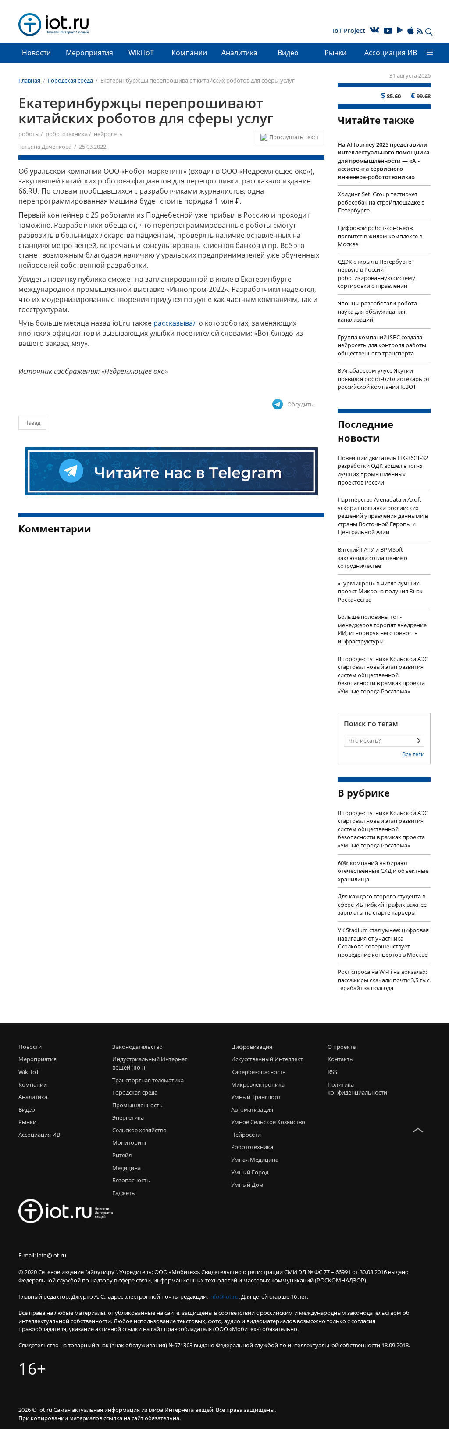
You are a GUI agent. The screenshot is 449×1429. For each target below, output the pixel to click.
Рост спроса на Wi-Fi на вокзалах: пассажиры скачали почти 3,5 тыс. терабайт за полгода (384, 980)
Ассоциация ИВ (390, 52)
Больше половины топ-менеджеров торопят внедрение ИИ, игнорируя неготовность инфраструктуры (382, 629)
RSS (332, 1072)
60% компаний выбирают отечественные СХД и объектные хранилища (383, 871)
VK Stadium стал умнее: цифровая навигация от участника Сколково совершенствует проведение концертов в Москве (383, 942)
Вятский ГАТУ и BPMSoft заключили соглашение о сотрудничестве (372, 558)
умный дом (247, 1184)
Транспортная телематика (148, 1080)
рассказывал (175, 323)
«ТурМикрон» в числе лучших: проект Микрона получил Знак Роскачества (380, 591)
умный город (249, 1172)
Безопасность (131, 1180)
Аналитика (239, 52)
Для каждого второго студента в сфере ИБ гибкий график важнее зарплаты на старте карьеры (382, 904)
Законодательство (137, 1047)
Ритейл (122, 1155)
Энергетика (128, 1117)
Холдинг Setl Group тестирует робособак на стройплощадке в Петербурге (381, 202)
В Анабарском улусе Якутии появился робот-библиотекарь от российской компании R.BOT (384, 378)
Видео (288, 52)
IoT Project (349, 30)
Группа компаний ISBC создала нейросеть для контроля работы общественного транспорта (382, 345)
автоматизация (252, 1109)
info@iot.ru (224, 1296)
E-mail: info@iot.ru (42, 1255)
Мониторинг (129, 1142)
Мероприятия (89, 52)
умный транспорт (256, 1097)
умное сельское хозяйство (268, 1122)
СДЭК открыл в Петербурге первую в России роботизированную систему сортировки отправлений (376, 274)
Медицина (126, 1168)
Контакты (341, 1059)
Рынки (335, 52)
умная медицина (254, 1159)
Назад (32, 423)
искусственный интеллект (267, 1059)
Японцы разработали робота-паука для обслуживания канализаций (378, 311)
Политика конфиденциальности (349, 1089)
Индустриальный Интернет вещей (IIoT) (149, 1063)
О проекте (342, 1047)
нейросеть (108, 134)
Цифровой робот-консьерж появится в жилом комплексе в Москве (380, 236)
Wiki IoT (141, 52)
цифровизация (251, 1047)
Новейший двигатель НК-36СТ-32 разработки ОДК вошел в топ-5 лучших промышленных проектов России (383, 470)
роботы (28, 134)
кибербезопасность (258, 1072)
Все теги (413, 754)
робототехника (67, 134)
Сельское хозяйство (139, 1130)
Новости (36, 52)
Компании (189, 52)
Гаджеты (124, 1193)
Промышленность (137, 1105)
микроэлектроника (258, 1084)
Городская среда (134, 1092)
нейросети (246, 1134)
